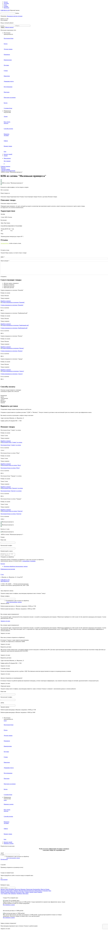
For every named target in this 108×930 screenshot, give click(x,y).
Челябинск (19, 893)
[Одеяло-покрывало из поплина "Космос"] (12, 348)
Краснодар (3, 890)
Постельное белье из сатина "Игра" (10, 468)
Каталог (3, 563)
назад (5, 720)
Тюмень (5, 893)
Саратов (31, 892)
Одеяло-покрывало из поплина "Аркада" (12, 373)
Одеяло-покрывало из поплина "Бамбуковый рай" (14, 328)
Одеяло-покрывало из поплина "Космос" (12, 351)
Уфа (9, 893)
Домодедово (29, 889)
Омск (49, 890)
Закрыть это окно (5, 621)
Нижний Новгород (29, 890)
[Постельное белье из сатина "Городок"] (12, 511)
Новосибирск (38, 890)
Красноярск (10, 890)
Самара (27, 892)
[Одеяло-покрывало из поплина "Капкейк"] (13, 302)
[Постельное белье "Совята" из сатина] (11, 442)
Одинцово (45, 890)
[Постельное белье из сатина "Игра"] (11, 465)
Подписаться (4, 859)
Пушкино (7, 892)
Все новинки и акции (9, 904)
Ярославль (25, 893)
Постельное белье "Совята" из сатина (11, 445)
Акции (6, 155)
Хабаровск (13, 893)
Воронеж (23, 889)
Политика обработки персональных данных (16, 566)
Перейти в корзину (6, 301)
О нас (2, 574)
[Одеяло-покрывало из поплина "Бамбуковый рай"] (15, 325)
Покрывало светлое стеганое (14, 16)
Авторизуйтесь (5, 243)
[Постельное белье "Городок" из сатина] (12, 488)
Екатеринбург (36, 889)
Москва (3, 889)
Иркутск (43, 889)
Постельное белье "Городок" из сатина (11, 491)
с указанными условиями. (29, 561)
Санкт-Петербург (9, 889)
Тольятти (39, 892)
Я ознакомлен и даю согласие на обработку (17, 600)
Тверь (35, 892)
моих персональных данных (14, 602)
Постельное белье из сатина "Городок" (11, 513)
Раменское (13, 892)
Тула (2, 893)
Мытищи (21, 890)
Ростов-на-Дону (20, 892)
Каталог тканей (8, 154)
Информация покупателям (8, 569)
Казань (47, 889)
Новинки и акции (8, 843)
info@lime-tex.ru (5, 581)
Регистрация (4, 879)
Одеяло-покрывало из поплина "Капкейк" (12, 305)
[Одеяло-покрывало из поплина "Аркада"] (12, 371)
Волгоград (17, 889)
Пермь (2, 892)
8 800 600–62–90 (5, 10)
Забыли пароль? (9, 27)
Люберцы (16, 890)
